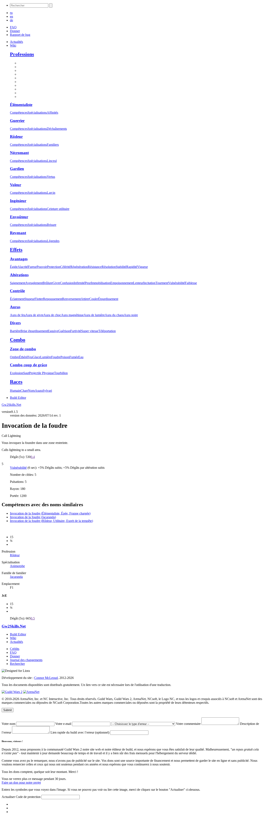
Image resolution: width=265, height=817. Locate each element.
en (11, 16)
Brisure (51, 225)
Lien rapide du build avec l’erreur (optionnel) (80, 732)
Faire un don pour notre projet (21, 782)
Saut (26, 373)
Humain (15, 390)
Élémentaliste (21, 104)
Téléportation (107, 331)
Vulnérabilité (176, 283)
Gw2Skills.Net (11, 404)
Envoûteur (19, 217)
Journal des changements (26, 660)
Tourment (161, 283)
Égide (14, 267)
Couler (93, 299)
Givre (56, 283)
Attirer (85, 299)
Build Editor (18, 397)
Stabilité (121, 267)
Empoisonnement (121, 283)
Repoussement (52, 299)
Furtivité (75, 331)
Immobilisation (100, 283)
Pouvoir (42, 267)
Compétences (19, 112)
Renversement (71, 299)
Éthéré (23, 357)
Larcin (51, 192)
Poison (64, 357)
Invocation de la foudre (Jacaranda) (33, 517)
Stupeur (29, 299)
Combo (17, 339)
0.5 (33, 618)
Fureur (32, 267)
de (11, 20)
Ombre (14, 357)
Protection (53, 267)
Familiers (53, 144)
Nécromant (19, 153)
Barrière (15, 331)
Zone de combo (23, 349)
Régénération (79, 267)
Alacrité (23, 267)
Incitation (149, 283)
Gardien (17, 168)
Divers (15, 323)
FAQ (13, 27)
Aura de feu (17, 315)
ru (11, 12)
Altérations (19, 275)
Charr (24, 390)
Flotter (39, 299)
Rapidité (131, 267)
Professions (22, 54)
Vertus (51, 176)
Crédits (14, 649)
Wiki (13, 45)
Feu (30, 357)
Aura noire (131, 315)
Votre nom (9, 723)
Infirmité (79, 283)
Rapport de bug (20, 34)
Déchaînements (57, 128)
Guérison (64, 331)
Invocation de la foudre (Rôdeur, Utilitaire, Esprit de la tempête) (51, 521)
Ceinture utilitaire (58, 209)
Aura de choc (52, 315)
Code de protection (28, 797)
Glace (36, 357)
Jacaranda (16, 576)
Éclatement (17, 299)
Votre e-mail (63, 723)
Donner (15, 31)
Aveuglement (34, 283)
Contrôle (17, 291)
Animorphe (17, 566)
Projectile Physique (41, 373)
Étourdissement (108, 299)
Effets (16, 249)
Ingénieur (18, 201)
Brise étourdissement (34, 331)
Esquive (53, 331)
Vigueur (142, 267)
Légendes (53, 241)
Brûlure (48, 283)
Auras (15, 307)
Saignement (17, 283)
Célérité (65, 267)
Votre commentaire (188, 723)
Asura (39, 390)
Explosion (16, 373)
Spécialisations (37, 112)
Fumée (73, 357)
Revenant (18, 233)
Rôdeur (16, 136)
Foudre (55, 357)
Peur (88, 283)
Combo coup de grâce (28, 365)
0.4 (33, 457)
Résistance (95, 267)
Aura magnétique (72, 315)
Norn (31, 390)
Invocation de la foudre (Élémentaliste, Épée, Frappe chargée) (50, 513)
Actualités (16, 41)
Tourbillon (61, 373)
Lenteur (138, 283)
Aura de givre (34, 315)
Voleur (15, 185)
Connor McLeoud (46, 678)
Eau (80, 357)
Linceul (52, 161)
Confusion (67, 283)
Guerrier (17, 120)
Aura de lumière (94, 315)
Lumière (45, 357)
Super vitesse (89, 331)
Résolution (109, 267)
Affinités (52, 112)
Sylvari (47, 390)
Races (16, 381)
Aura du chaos (114, 315)
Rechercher (17, 663)
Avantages (19, 259)
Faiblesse (191, 283)
